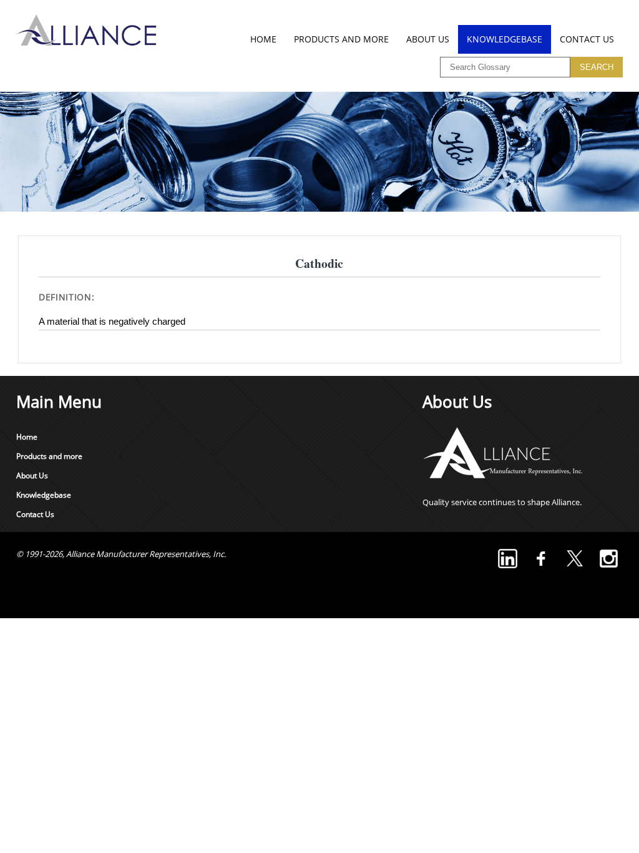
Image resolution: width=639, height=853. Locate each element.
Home (263, 39)
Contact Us (587, 39)
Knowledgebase (504, 39)
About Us (427, 39)
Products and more (341, 39)
